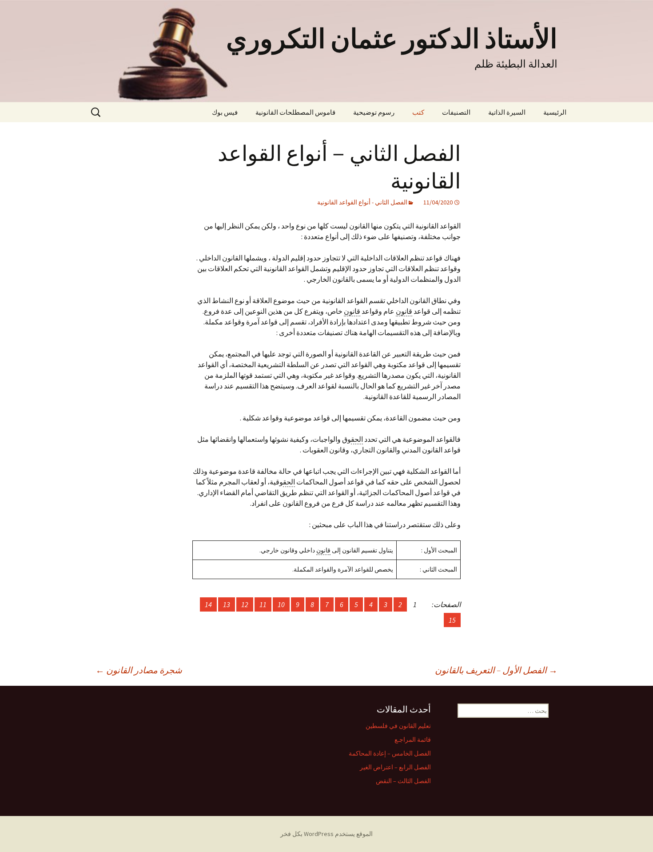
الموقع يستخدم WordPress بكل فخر (326, 834)
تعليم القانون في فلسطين (398, 726)
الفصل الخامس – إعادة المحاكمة (390, 753)
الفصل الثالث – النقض (403, 781)
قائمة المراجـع (412, 740)
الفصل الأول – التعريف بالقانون (496, 670)
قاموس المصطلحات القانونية (295, 112)
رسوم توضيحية (373, 112)
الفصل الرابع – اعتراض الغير (395, 767)
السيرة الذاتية (507, 112)
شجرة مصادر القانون (139, 670)
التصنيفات (456, 112)
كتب (418, 112)
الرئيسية (554, 112)
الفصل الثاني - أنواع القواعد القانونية (362, 202)
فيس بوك (225, 112)
